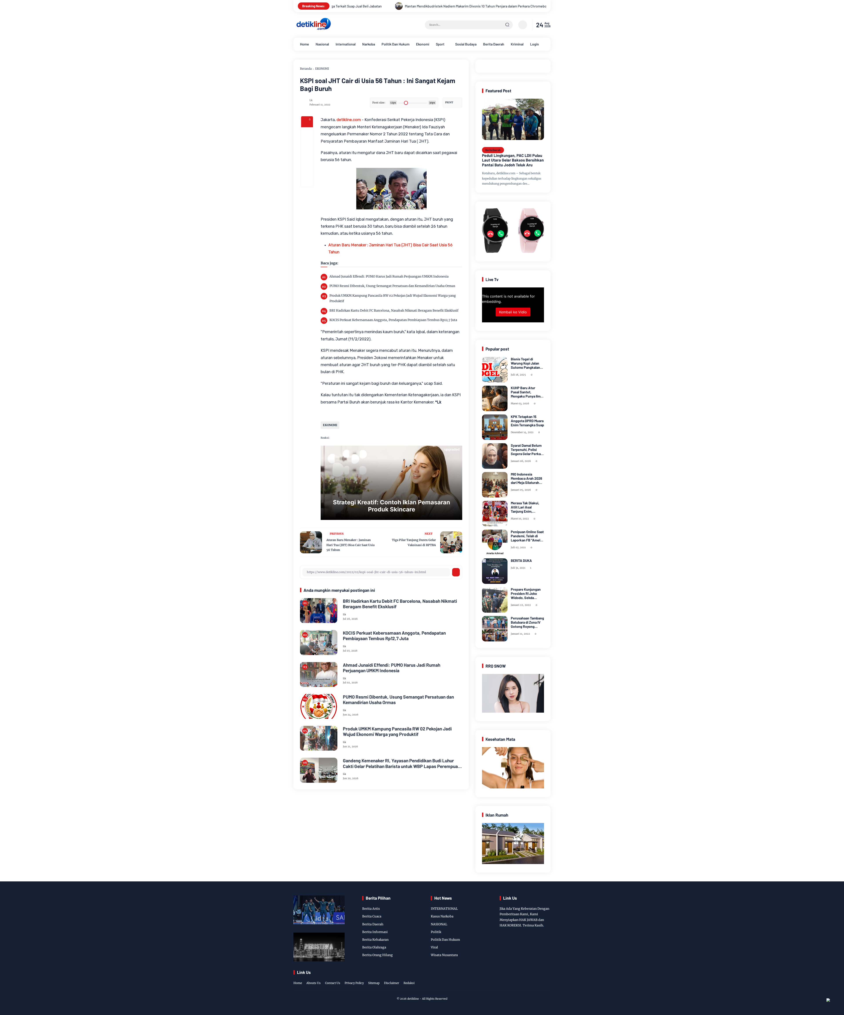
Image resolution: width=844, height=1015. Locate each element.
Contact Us (332, 983)
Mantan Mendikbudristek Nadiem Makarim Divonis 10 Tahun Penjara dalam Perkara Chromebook (342, 6)
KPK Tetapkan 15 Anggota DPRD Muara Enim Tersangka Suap (527, 420)
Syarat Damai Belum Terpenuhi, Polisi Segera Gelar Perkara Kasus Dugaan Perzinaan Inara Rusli (527, 449)
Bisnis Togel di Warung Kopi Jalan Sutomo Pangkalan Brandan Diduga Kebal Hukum (525, 363)
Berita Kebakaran (375, 940)
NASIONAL (439, 924)
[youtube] (547, 978)
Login (534, 44)
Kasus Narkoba (442, 916)
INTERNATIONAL (444, 909)
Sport (440, 44)
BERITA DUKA (521, 560)
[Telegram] (307, 157)
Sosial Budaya (466, 44)
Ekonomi (422, 44)
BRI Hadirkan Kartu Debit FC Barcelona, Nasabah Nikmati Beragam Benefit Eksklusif (393, 310)
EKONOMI (322, 69)
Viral (434, 947)
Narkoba (368, 44)
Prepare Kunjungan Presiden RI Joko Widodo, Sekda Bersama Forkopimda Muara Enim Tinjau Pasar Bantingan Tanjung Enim (527, 593)
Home (304, 44)
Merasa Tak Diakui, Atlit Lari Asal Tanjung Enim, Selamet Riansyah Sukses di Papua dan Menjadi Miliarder (527, 507)
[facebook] (307, 133)
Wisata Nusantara (444, 955)
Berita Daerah (493, 44)
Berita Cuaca (371, 916)
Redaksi (409, 983)
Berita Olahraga (374, 947)
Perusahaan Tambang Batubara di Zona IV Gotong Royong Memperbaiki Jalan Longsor (527, 622)
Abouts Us (313, 983)
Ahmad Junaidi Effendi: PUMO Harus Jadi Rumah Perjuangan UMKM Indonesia (389, 276)
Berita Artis (371, 909)
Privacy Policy (354, 983)
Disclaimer (391, 983)
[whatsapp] (307, 169)
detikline (413, 998)
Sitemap (374, 983)
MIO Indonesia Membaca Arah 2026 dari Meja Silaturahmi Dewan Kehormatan (527, 478)
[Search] (507, 24)
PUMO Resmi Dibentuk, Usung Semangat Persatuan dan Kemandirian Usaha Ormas (392, 286)
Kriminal (517, 44)
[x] (307, 145)
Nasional (322, 44)
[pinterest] (307, 181)
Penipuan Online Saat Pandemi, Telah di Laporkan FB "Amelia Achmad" (527, 536)
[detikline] (313, 29)
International (346, 44)
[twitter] (527, 978)
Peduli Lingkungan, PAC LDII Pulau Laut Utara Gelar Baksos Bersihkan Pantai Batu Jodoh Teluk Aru (513, 160)
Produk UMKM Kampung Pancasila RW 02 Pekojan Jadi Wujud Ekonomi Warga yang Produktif (392, 298)
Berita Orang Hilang (377, 955)
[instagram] (534, 978)
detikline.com (349, 119)
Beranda (306, 69)
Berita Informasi (375, 932)
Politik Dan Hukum (395, 44)
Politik (436, 932)
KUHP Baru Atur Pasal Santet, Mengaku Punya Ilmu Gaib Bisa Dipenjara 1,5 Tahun (526, 392)
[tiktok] (541, 978)
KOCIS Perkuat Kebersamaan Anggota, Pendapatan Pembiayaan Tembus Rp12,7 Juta (393, 320)
